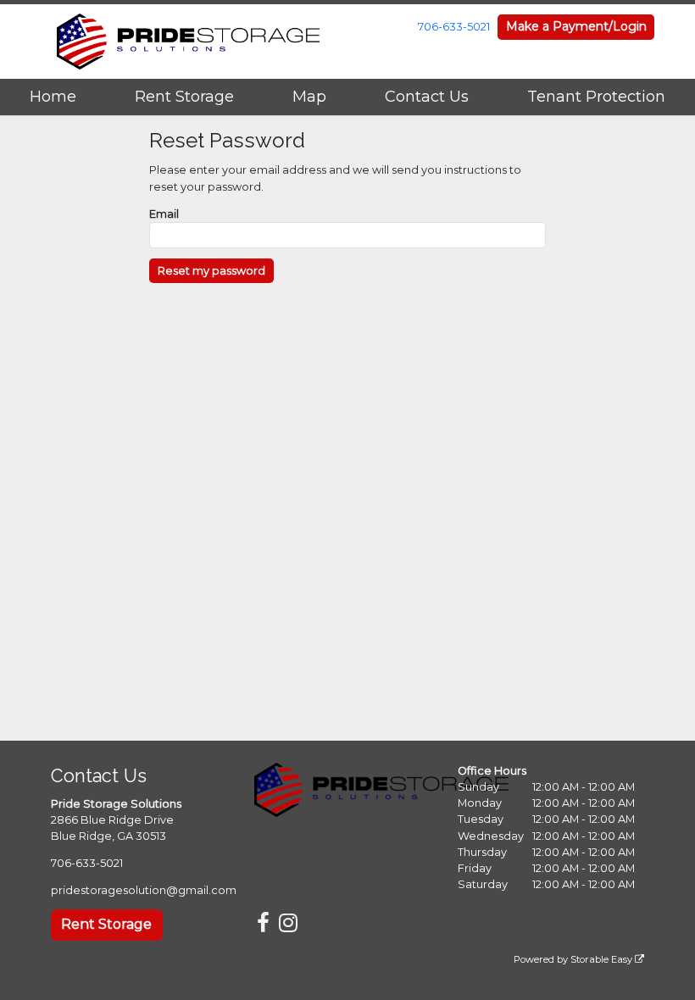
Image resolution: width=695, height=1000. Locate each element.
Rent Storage (184, 96)
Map (309, 96)
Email (164, 214)
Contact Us (427, 96)
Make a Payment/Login (576, 26)
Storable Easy (602, 959)
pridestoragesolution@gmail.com (143, 890)
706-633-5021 (454, 26)
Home (53, 96)
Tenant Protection (596, 96)
